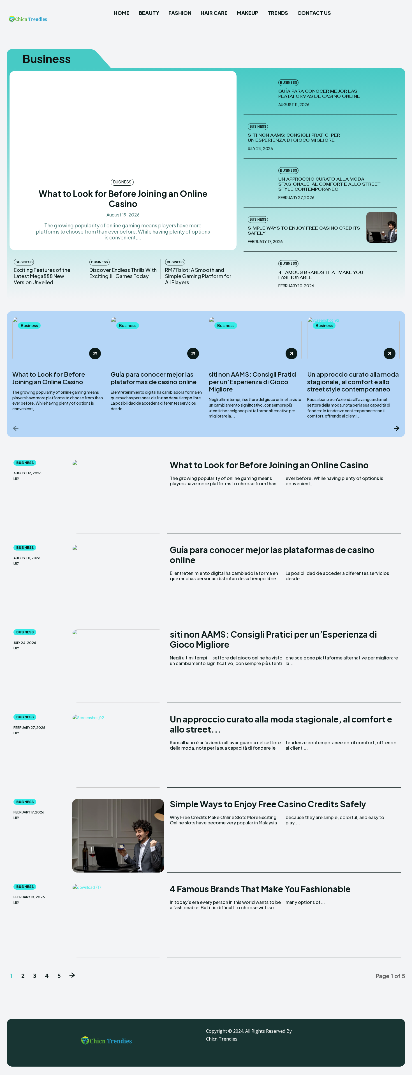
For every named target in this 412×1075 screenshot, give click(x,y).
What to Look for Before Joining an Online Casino (123, 198)
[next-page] (396, 428)
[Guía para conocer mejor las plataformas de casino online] (259, 90)
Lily (16, 479)
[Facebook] (338, 1034)
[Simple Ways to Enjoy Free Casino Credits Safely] (381, 227)
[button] (398, 15)
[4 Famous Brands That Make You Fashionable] (259, 271)
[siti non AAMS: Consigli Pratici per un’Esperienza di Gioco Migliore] (381, 134)
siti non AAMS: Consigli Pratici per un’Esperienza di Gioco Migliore (294, 137)
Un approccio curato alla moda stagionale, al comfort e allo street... (281, 724)
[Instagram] (352, 1034)
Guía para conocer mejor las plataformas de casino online (319, 93)
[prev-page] (15, 428)
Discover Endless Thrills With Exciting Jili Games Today (123, 273)
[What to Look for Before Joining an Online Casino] (123, 124)
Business (122, 181)
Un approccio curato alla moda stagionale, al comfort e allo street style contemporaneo (329, 184)
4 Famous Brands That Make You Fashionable (320, 275)
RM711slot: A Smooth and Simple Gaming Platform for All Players (198, 276)
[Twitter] (366, 1034)
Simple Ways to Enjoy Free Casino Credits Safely (304, 230)
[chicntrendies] (28, 20)
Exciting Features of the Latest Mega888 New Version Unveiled (42, 276)
